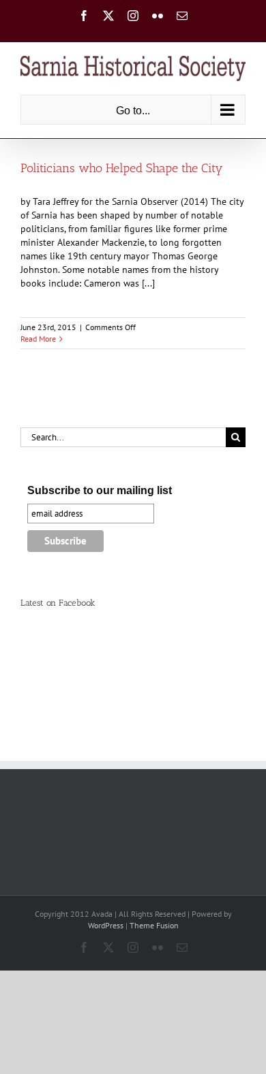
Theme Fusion (154, 925)
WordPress (105, 925)
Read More (38, 338)
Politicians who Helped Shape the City (121, 168)
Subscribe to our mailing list (99, 490)
